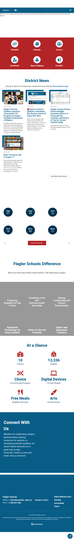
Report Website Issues (62, 497)
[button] (7, 10)
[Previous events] (5, 243)
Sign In (56, 506)
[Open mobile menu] (70, 10)
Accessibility (59, 503)
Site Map (57, 500)
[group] (12, 295)
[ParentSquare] (37, 524)
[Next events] (69, 243)
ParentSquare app (60, 86)
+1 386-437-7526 (14, 503)
